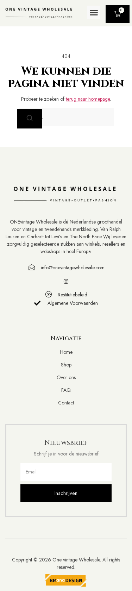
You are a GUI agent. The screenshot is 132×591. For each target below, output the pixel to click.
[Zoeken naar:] (66, 117)
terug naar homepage (88, 98)
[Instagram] (66, 281)
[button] (94, 12)
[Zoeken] (29, 118)
